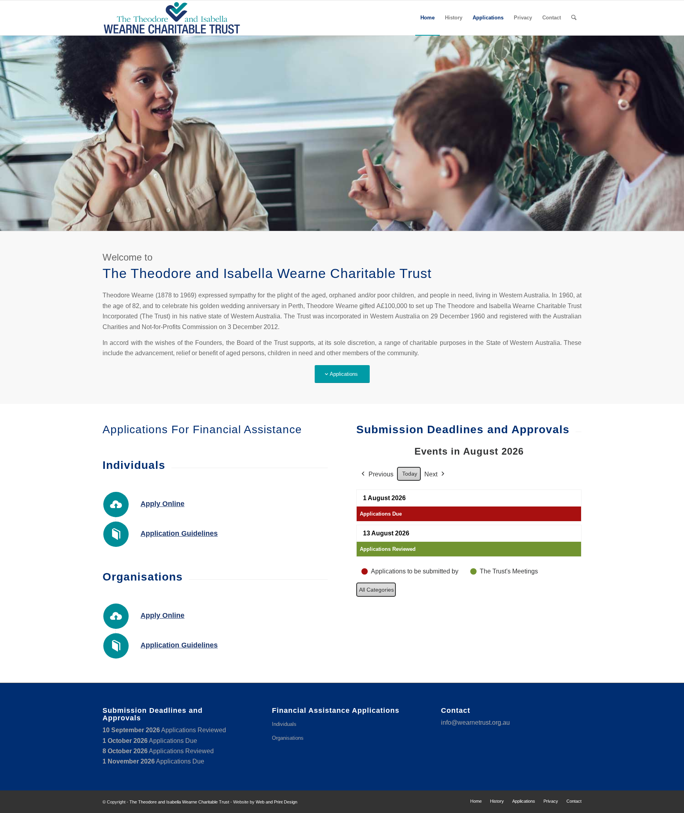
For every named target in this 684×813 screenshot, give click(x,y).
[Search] (573, 17)
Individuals (284, 724)
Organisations (288, 738)
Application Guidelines (179, 533)
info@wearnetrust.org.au (475, 722)
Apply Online (162, 504)
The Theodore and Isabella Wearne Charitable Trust (179, 802)
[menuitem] (427, 17)
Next (677, 133)
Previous (7, 133)
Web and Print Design (276, 802)
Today (409, 473)
